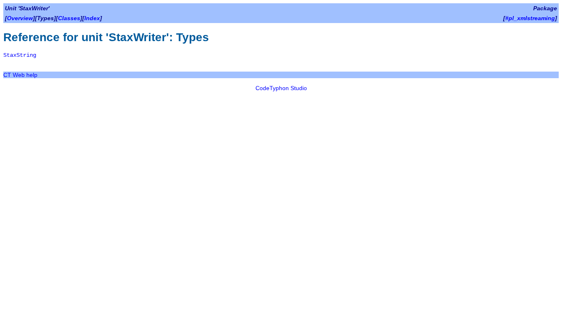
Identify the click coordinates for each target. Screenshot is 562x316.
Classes (69, 18)
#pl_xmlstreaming (530, 18)
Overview (20, 18)
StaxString (19, 55)
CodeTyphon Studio (281, 88)
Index (92, 18)
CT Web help (20, 75)
